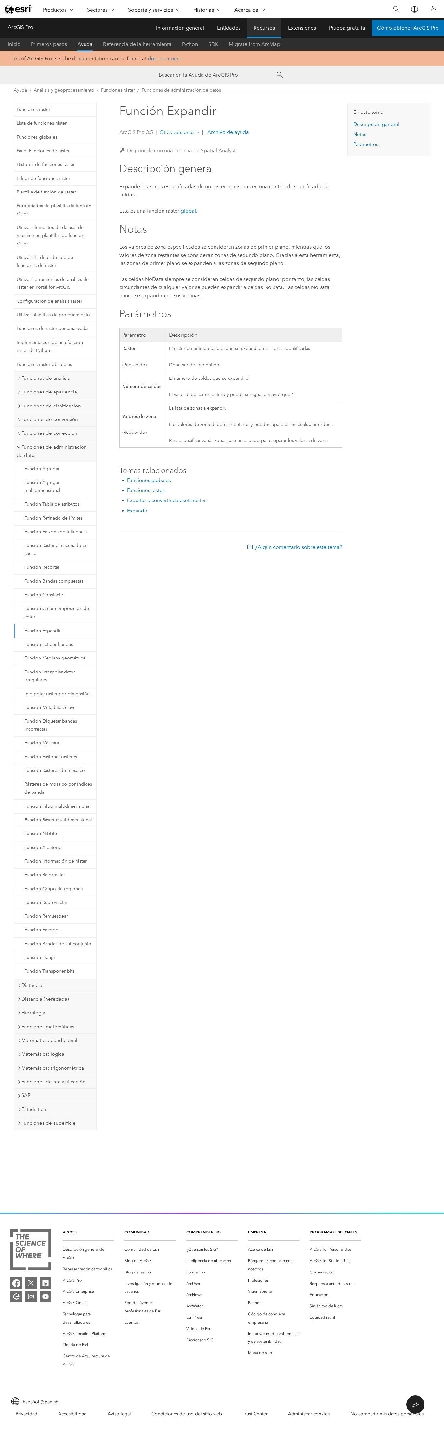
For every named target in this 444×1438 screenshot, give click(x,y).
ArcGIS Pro (20, 27)
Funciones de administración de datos (181, 90)
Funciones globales (37, 137)
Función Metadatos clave (50, 707)
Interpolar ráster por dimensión (57, 694)
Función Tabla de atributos (52, 504)
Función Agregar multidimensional (42, 486)
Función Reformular (44, 875)
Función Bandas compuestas (53, 581)
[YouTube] (45, 1296)
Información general (180, 28)
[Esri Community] (16, 1296)
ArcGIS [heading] (70, 1232)
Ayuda (85, 44)
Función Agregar (41, 469)
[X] (31, 1283)
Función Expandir (42, 630)
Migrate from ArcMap (254, 44)
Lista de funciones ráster (42, 123)
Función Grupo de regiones (53, 889)
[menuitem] (88, 1253)
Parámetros (365, 144)
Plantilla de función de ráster (46, 192)
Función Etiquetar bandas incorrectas (50, 725)
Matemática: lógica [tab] (42, 1054)
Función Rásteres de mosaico (54, 770)
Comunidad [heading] (136, 1232)
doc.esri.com (163, 58)
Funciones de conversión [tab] (49, 419)
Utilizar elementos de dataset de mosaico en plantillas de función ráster (50, 235)
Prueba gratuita (347, 28)
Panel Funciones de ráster (43, 150)
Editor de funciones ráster (43, 178)
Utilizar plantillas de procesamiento (53, 315)
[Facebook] (16, 1283)
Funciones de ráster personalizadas (53, 328)
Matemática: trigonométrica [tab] (52, 1068)
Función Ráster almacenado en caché (56, 549)
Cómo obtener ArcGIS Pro (408, 28)
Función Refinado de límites (53, 518)
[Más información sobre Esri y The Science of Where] (30, 1250)
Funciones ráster (118, 90)
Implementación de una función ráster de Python (50, 346)
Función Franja (39, 957)
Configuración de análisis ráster (49, 301)
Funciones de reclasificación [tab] (53, 1082)
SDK (213, 44)
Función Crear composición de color (56, 612)
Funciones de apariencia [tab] (49, 392)
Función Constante (43, 595)
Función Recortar (41, 567)
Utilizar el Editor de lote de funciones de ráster (45, 261)
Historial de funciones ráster (46, 164)
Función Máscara (41, 743)
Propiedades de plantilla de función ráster (54, 210)
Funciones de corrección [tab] (49, 433)
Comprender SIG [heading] (203, 1232)
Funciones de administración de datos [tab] (52, 451)
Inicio (14, 44)
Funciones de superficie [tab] (48, 1123)
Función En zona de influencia (55, 532)
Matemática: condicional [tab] (49, 1040)
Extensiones (302, 28)
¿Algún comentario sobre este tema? (298, 547)
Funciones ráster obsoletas (44, 364)
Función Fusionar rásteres (50, 757)
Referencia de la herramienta (137, 44)
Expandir (137, 510)
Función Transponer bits (49, 971)
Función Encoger (42, 930)
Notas (359, 134)
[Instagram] (31, 1296)
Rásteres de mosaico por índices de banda (58, 788)
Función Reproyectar (45, 902)
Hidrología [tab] (33, 1013)
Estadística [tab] (33, 1109)
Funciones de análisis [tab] (45, 378)
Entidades (229, 28)
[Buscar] (396, 9)
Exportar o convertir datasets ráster (166, 500)
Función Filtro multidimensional (57, 806)
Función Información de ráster (55, 861)
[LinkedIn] (45, 1283)
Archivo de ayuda (227, 132)
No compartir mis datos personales (387, 1414)
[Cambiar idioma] (414, 9)
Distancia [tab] (31, 985)
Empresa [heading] (257, 1232)
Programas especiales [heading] (333, 1232)
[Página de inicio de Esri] (18, 9)
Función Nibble (40, 833)
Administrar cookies (309, 1414)
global (188, 211)
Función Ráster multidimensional (58, 820)
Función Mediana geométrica (54, 658)
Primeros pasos (49, 44)
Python (190, 44)
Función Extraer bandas (48, 644)
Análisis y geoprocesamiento (64, 90)
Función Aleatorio (43, 847)
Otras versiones (177, 132)
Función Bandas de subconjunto (57, 944)
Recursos (264, 28)
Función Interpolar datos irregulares (49, 676)
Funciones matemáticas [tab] (47, 1027)
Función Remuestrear (46, 916)
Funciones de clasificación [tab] (51, 406)
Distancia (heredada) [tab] (45, 999)
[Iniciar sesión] (433, 9)
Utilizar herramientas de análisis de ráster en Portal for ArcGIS (53, 283)
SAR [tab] (26, 1095)
